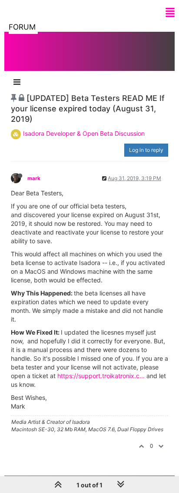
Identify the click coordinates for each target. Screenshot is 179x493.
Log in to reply (146, 150)
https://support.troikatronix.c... (101, 375)
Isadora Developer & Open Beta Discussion (84, 133)
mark (33, 178)
